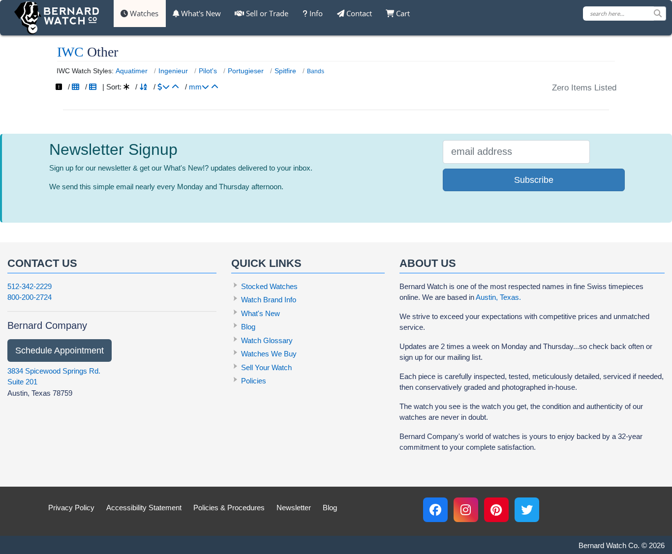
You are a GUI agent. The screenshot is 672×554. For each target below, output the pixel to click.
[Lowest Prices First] (175, 87)
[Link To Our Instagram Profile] (466, 509)
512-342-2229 (29, 286)
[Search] (660, 13)
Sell (266, 13)
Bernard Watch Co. (609, 545)
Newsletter (293, 507)
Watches (143, 13)
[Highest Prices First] (163, 87)
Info (315, 13)
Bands (315, 71)
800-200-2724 (29, 297)
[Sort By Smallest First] (214, 87)
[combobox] (624, 13)
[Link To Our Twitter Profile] (527, 509)
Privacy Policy (71, 507)
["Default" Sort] (126, 87)
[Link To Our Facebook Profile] (435, 509)
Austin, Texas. (498, 297)
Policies (253, 381)
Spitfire (285, 71)
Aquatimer (132, 71)
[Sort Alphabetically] (143, 87)
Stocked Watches (269, 286)
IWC (70, 51)
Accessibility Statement (144, 507)
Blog (248, 326)
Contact (358, 13)
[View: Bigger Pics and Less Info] (75, 87)
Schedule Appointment (59, 350)
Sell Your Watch (266, 367)
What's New (200, 13)
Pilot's (208, 71)
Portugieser (246, 71)
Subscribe (533, 180)
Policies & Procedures (229, 507)
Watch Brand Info (268, 299)
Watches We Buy (269, 354)
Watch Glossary (267, 340)
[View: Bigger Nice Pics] (59, 87)
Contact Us (42, 263)
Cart (402, 13)
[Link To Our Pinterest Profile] (496, 509)
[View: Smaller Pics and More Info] (92, 87)
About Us (427, 263)
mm (195, 87)
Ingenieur (173, 71)
